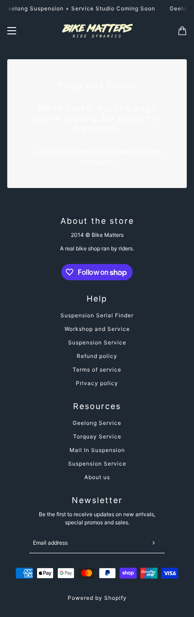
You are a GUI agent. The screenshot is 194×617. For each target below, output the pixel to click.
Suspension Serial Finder (97, 315)
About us (97, 477)
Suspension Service (97, 342)
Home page (93, 151)
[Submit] (153, 543)
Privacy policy (97, 383)
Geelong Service (97, 422)
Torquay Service (97, 436)
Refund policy (97, 356)
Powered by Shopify (97, 597)
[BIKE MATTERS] (97, 31)
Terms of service (97, 369)
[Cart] (182, 30)
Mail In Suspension (97, 450)
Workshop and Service (97, 328)
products (100, 161)
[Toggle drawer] (11, 30)
